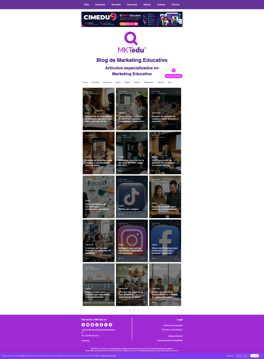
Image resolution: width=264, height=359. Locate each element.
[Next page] (143, 309)
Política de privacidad (108, 356)
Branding (95, 82)
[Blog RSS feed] (174, 70)
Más (169, 82)
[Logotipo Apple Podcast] (97, 325)
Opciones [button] (230, 356)
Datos (118, 82)
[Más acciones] (111, 92)
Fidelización (149, 82)
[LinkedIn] (83, 325)
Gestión (161, 82)
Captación (107, 82)
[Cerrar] (261, 355)
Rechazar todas (242, 356)
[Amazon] (110, 325)
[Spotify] (92, 325)
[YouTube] (88, 325)
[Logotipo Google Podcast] (106, 325)
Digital (127, 82)
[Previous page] (121, 309)
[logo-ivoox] (101, 325)
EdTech (137, 82)
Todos (85, 82)
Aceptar (254, 356)
